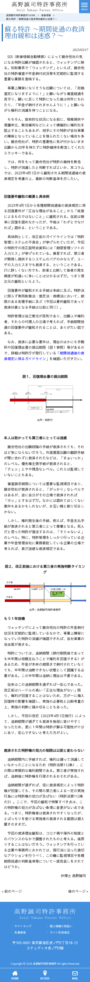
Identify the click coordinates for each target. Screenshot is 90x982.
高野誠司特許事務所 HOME (20, 15)
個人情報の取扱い (61, 926)
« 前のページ (12, 891)
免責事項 (20, 932)
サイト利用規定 (60, 932)
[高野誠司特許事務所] (39, 6)
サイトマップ (22, 926)
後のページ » (78, 891)
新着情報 (46, 15)
